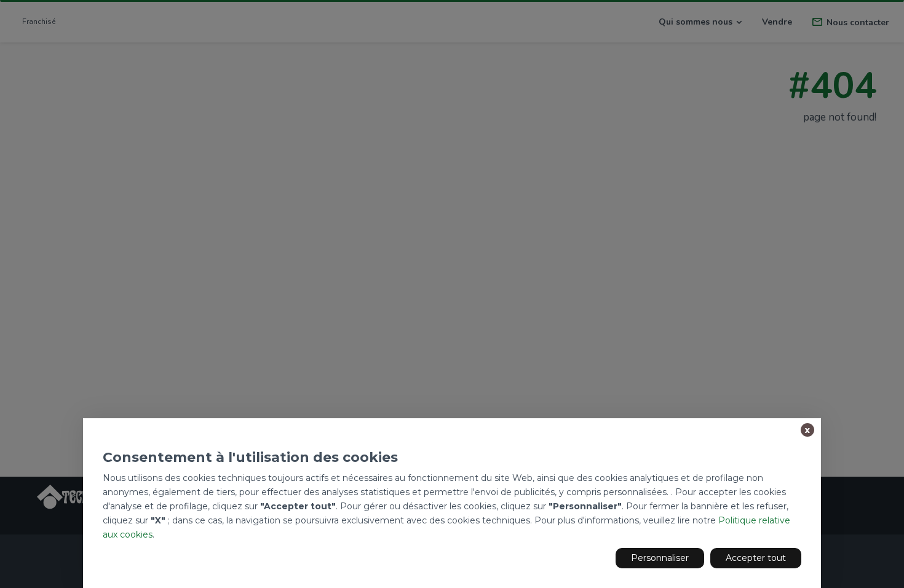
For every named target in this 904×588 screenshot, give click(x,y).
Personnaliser (660, 557)
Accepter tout (756, 557)
